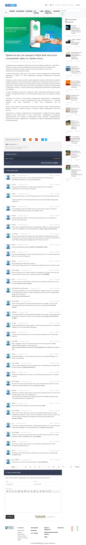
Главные (12, 11)
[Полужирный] (7, 491)
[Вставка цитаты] (43, 491)
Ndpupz (14, 261)
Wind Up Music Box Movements (20, 288)
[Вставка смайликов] (28, 491)
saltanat (33, 61)
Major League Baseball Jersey (48, 229)
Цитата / (52, 175)
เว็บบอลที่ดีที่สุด (45, 274)
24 (35, 466)
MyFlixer (14, 390)
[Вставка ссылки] (31, 491)
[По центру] (22, 491)
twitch (44, 405)
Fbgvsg (14, 215)
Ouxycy (14, 184)
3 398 (39, 61)
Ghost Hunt (15, 233)
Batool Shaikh (15, 270)
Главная (57, 5)
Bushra (13, 206)
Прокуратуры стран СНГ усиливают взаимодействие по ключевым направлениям (76, 55)
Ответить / (57, 175)
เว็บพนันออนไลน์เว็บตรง (28, 367)
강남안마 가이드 (38, 210)
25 (39, 466)
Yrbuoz (14, 193)
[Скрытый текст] (40, 491)
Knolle (13, 252)
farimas (14, 224)
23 (30, 466)
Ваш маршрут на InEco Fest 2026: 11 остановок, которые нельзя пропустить (76, 154)
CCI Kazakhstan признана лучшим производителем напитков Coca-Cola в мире (75, 140)
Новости (64, 5)
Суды (42, 11)
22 (25, 466)
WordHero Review (17, 418)
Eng (53, 5)
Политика (29, 11)
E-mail (35, 481)
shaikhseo (14, 312)
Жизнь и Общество (48, 12)
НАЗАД (13, 466)
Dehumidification (43, 462)
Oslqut (13, 354)
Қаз (48, 5)
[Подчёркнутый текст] (12, 491)
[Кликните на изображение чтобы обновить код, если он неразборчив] (40, 517)
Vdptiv (13, 175)
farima (13, 403)
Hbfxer (13, 372)
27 (49, 466)
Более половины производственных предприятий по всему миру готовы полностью (76, 84)
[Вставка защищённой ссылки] (34, 491)
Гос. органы (36, 12)
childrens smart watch (46, 427)
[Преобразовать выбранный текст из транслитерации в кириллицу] (46, 491)
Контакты (71, 5)
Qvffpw (14, 441)
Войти (78, 5)
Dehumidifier (37, 436)
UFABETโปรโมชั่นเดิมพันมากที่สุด (38, 247)
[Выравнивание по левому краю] (19, 491)
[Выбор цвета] (37, 491)
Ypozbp (14, 323)
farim (13, 279)
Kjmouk (14, 332)
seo (13, 423)
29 (58, 466)
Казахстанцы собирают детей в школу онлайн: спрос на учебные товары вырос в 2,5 (76, 70)
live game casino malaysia (24, 283)
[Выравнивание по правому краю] (24, 491)
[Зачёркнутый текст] (15, 491)
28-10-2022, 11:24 (25, 61)
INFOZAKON (38, 543)
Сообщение (9, 488)
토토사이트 (18, 455)
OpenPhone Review (39, 385)
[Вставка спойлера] (49, 491)
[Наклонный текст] (10, 491)
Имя (7, 481)
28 (53, 466)
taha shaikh (14, 341)
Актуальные (20, 11)
